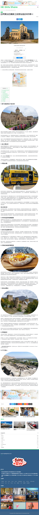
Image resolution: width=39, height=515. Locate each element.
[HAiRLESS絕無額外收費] (19, 53)
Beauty (2, 435)
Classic (9, 481)
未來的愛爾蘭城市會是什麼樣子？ (6, 428)
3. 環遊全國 (3, 92)
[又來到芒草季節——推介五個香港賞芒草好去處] (19, 498)
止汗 (2, 445)
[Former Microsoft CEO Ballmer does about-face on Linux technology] (19, 491)
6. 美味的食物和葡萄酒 (5, 97)
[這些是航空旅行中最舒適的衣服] (7, 505)
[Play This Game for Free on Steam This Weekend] (32, 491)
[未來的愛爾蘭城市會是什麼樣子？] (6, 424)
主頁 (2, 10)
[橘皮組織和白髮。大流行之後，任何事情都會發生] (32, 505)
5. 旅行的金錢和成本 (4, 96)
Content (12, 481)
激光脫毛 (2, 447)
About (6, 481)
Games (24, 481)
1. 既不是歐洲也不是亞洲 (5, 90)
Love (2, 441)
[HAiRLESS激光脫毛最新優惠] (19, 3)
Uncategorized (3, 444)
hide (6, 88)
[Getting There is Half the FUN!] (7, 491)
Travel (4, 10)
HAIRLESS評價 (32, 481)
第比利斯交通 (4, 93)
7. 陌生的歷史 (3, 98)
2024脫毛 (2, 481)
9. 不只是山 (3, 101)
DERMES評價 (20, 481)
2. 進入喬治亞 (3, 91)
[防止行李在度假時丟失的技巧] (32, 425)
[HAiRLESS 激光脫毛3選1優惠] (19, 394)
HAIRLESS (27, 481)
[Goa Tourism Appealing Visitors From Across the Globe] (32, 498)
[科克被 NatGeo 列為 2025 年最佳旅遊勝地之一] (19, 424)
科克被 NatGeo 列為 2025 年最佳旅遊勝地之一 (19, 429)
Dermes (16, 481)
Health (2, 438)
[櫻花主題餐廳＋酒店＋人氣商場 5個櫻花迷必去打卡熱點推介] (7, 498)
